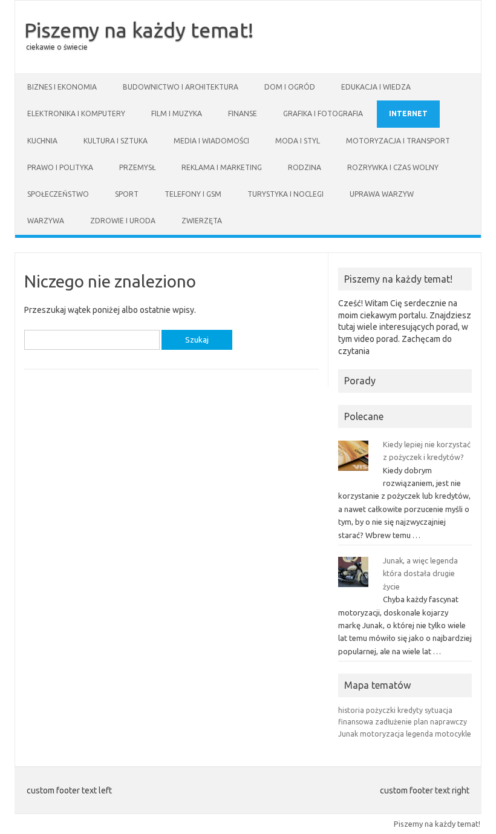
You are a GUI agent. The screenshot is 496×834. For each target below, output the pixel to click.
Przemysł (137, 167)
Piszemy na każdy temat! (138, 29)
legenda (419, 734)
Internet (408, 113)
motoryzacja (382, 734)
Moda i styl (297, 141)
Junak (348, 734)
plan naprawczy (440, 722)
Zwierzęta (201, 221)
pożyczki (381, 710)
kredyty (410, 710)
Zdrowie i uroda (122, 221)
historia (351, 710)
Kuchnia (42, 141)
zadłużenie (393, 722)
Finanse (242, 113)
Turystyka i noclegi (285, 194)
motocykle (453, 734)
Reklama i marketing (221, 167)
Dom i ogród (289, 87)
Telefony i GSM (193, 194)
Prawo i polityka (60, 167)
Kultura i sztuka (115, 141)
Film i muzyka (176, 113)
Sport (127, 194)
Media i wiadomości (211, 141)
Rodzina (304, 167)
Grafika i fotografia (323, 113)
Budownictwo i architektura (180, 87)
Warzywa (45, 221)
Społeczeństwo (58, 194)
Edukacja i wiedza (376, 87)
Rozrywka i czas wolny (393, 167)
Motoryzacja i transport (398, 141)
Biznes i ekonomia (62, 87)
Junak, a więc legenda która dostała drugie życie (420, 573)
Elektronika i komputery (76, 113)
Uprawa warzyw (382, 194)
